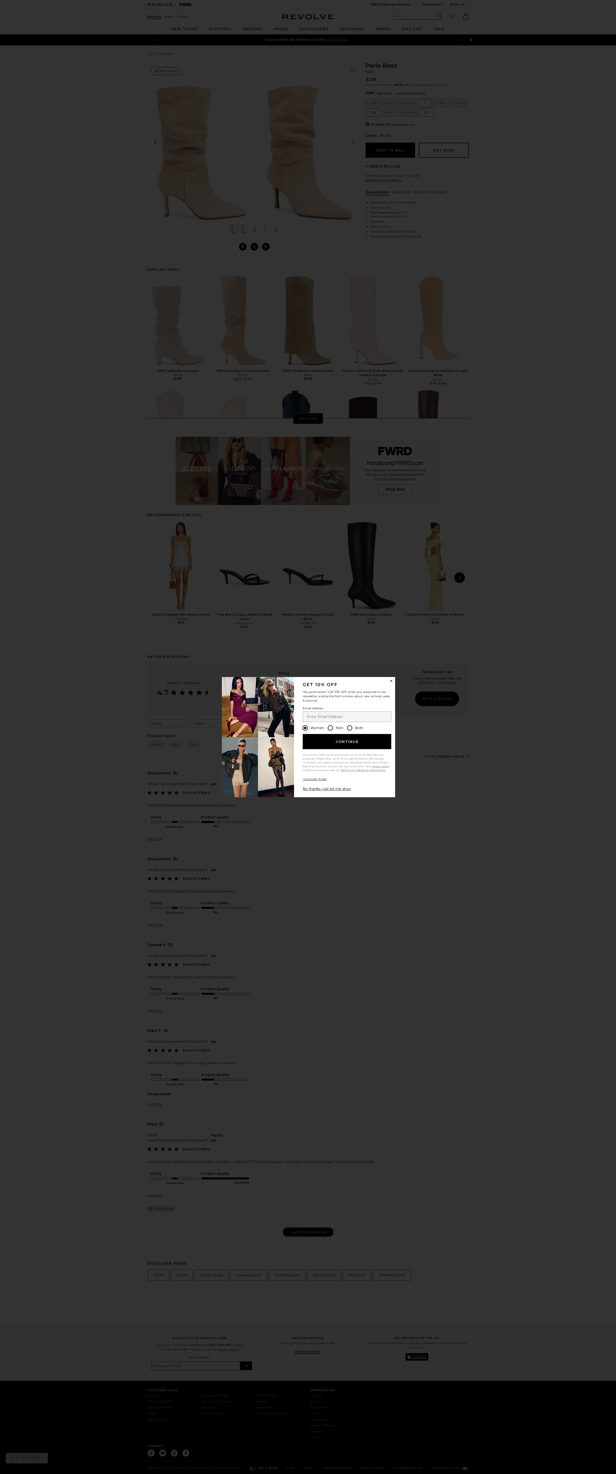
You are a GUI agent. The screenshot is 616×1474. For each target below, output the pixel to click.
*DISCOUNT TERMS (315, 779)
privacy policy (380, 766)
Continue (347, 742)
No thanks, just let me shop (327, 789)
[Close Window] (391, 681)
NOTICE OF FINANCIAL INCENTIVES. (363, 770)
